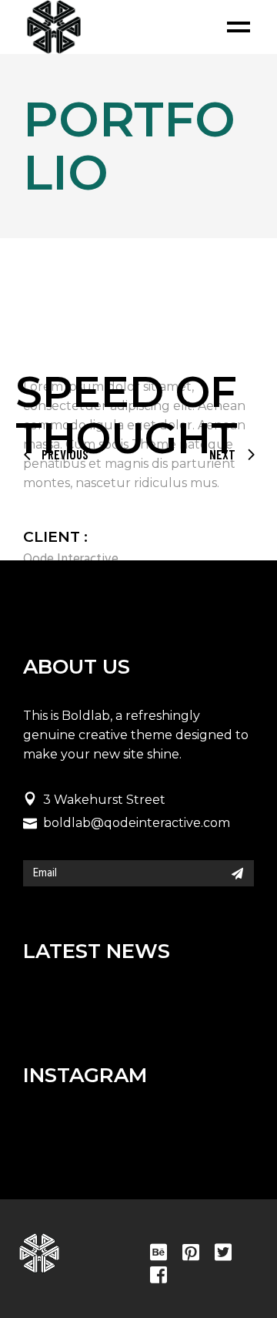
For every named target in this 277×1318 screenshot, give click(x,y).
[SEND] (237, 873)
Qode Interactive (70, 559)
